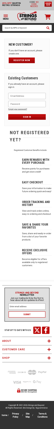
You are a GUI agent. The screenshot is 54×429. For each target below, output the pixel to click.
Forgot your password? (17, 109)
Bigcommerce (42, 408)
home (4, 415)
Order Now (48, 4)
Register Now (22, 60)
